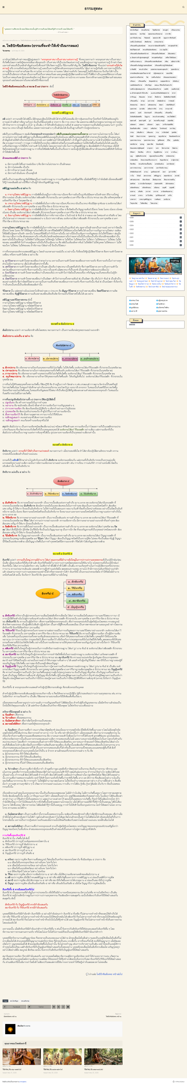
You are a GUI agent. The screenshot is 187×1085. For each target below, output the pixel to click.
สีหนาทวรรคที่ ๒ (169, 179)
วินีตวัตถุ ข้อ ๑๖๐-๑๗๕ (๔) (12, 1069)
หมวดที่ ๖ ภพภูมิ (159, 120)
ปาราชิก (168, 34)
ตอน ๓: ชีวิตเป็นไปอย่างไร (163, 85)
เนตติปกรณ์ (175, 89)
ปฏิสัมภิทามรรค (141, 156)
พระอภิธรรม (14, 40)
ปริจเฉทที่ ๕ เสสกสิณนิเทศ (153, 61)
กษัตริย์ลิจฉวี (170, 105)
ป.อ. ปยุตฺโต (163, 49)
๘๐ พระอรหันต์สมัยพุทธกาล (160, 93)
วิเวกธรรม (6, 51)
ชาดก (150, 97)
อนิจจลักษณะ (146, 187)
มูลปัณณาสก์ (155, 172)
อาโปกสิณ (149, 195)
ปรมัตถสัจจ (134, 160)
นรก (157, 148)
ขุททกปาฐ (152, 136)
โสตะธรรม (153, 203)
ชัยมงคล (142, 97)
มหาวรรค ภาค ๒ (135, 168)
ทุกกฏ (142, 144)
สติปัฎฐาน (157, 175)
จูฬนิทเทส (161, 140)
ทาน (160, 109)
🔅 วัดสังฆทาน (139, 287)
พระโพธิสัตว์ (171, 116)
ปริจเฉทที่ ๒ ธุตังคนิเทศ (137, 46)
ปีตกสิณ (132, 164)
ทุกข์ (139, 112)
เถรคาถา (133, 199)
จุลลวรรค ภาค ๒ (149, 140)
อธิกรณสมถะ (170, 183)
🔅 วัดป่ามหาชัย (152, 287)
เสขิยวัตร (154, 128)
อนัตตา (141, 124)
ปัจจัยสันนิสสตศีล (136, 116)
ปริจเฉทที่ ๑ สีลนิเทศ (158, 53)
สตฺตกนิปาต (168, 175)
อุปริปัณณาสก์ (160, 195)
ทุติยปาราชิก (175, 61)
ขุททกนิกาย (175, 69)
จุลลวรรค (133, 109)
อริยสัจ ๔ (176, 81)
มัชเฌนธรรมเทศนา (170, 77)
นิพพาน (174, 148)
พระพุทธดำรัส (172, 46)
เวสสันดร (158, 199)
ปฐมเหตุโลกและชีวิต (156, 156)
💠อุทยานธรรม (161, 311)
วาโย (132, 175)
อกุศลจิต (170, 120)
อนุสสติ (171, 187)
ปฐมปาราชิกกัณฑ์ (170, 38)
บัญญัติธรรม (158, 152)
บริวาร (148, 152)
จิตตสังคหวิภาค (174, 136)
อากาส (156, 191)
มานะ (146, 172)
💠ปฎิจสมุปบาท (162, 300)
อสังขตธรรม (152, 105)
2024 (156, 225)
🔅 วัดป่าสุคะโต (169, 281)
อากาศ (148, 191)
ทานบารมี (169, 109)
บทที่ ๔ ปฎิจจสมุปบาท (137, 89)
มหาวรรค (151, 101)
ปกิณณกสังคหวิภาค (154, 89)
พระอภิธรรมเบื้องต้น (145, 164)
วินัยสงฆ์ (147, 38)
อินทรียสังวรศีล (135, 128)
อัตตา (161, 105)
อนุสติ (164, 187)
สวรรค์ (177, 175)
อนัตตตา (133, 124)
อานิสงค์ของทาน (166, 191)
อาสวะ (140, 195)
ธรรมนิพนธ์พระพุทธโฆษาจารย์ (140, 73)
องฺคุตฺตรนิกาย (165, 81)
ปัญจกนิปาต (164, 160)
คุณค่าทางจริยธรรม (136, 77)
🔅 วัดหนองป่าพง (140, 281)
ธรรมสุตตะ (93, 8)
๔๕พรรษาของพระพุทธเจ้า (159, 69)
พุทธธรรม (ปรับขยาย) (155, 34)
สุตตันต (132, 183)
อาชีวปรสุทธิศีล (168, 124)
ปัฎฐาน (147, 116)
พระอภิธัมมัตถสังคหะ (150, 49)
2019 (155, 245)
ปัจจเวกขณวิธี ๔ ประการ (149, 160)
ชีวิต (168, 140)
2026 (155, 218)
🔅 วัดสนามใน (155, 284)
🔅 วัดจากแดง (162, 278)
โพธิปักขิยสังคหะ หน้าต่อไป (110, 974)
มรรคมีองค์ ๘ (159, 164)
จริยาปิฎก (148, 85)
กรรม (132, 132)
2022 (156, 233)
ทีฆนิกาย (158, 97)
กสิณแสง (150, 132)
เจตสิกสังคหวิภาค (136, 85)
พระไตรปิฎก (14, 1001)
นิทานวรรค (165, 148)
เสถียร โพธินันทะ (171, 57)
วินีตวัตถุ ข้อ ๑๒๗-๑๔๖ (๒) (93, 1069)
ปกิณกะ (132, 81)
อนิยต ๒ (156, 187)
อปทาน (132, 191)
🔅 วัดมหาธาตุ (150, 278)
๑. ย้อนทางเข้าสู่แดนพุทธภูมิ (139, 57)
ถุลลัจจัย (176, 140)
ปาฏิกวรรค (174, 160)
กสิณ (166, 61)
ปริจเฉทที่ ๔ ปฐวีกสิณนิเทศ (163, 65)
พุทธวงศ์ (133, 120)
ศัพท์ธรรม (148, 42)
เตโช (169, 195)
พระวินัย (142, 34)
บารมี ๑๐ (174, 152)
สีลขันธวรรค (157, 179)
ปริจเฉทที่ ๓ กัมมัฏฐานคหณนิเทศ (141, 65)
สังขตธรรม (133, 105)
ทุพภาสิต (150, 144)
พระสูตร (165, 30)
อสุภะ (158, 124)
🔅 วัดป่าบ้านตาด (155, 281)
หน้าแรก (5, 40)
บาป (166, 152)
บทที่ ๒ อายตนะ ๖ (136, 61)
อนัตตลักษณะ (134, 187)
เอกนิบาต (167, 199)
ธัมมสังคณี (159, 144)
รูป (150, 120)
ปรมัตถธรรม (170, 156)
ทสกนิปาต (133, 144)
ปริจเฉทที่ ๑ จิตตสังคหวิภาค (139, 53)
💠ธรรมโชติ (133, 304)
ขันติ (131, 136)
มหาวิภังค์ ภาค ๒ (161, 168)
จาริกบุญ (133, 97)
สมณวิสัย (169, 73)
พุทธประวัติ (156, 38)
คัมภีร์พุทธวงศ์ (135, 49)
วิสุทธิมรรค (156, 30)
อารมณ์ (132, 195)
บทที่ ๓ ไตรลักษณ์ (136, 42)
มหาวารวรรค (148, 168)
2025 (155, 221)
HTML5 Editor (179, 1081)
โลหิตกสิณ (143, 203)
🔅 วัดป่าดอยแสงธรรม (168, 287)
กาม (157, 132)
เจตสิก (166, 89)
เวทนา (145, 128)
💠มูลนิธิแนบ (134, 307)
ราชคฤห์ (171, 101)
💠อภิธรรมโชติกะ (162, 307)
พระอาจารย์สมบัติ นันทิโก (156, 46)
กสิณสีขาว (140, 132)
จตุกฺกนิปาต (162, 136)
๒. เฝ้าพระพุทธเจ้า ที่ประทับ (139, 93)
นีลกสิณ (140, 152)
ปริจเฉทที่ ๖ (158, 112)
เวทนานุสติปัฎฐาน (145, 199)
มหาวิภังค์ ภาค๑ (135, 38)
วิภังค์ (139, 175)
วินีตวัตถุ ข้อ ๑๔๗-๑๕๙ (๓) (52, 1069)
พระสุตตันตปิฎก (157, 57)
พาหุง (143, 101)
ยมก (164, 172)
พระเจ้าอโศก (143, 69)
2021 (156, 237)
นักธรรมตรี (148, 112)
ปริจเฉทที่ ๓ (134, 101)
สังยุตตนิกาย (153, 81)
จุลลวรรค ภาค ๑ (135, 140)
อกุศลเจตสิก (158, 183)
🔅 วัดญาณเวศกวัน (136, 278)
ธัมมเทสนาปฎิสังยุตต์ (137, 148)
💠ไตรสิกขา (160, 304)
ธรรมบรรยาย (158, 42)
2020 (156, 241)
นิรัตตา (132, 152)
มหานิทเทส (170, 164)
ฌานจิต (142, 109)
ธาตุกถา (150, 148)
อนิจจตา (150, 124)
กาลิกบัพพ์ (165, 132)
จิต (147, 77)
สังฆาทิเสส (146, 179)
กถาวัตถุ (172, 128)
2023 (156, 229)
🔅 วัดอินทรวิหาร (168, 284)
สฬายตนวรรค (134, 179)
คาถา (174, 93)
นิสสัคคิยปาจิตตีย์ (169, 97)
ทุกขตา (132, 112)
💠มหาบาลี (133, 311)
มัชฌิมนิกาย (161, 101)
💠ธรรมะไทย (134, 300)
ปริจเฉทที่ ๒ (142, 81)
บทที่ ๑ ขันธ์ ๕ (156, 77)
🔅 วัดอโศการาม (141, 284)
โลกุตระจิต (133, 203)
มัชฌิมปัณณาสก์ (135, 172)
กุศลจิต (174, 132)
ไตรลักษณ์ (163, 128)
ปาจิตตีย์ (133, 69)
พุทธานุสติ (142, 120)
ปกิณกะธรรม (175, 30)
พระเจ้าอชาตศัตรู (158, 116)
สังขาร (143, 105)
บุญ (131, 156)
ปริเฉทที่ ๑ (168, 112)
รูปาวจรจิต (172, 172)
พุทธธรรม (133, 34)
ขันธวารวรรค (140, 136)
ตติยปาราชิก (152, 109)
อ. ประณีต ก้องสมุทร (144, 183)
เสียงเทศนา (171, 53)
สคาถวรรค (147, 175)
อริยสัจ (140, 191)
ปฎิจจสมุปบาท (158, 73)
